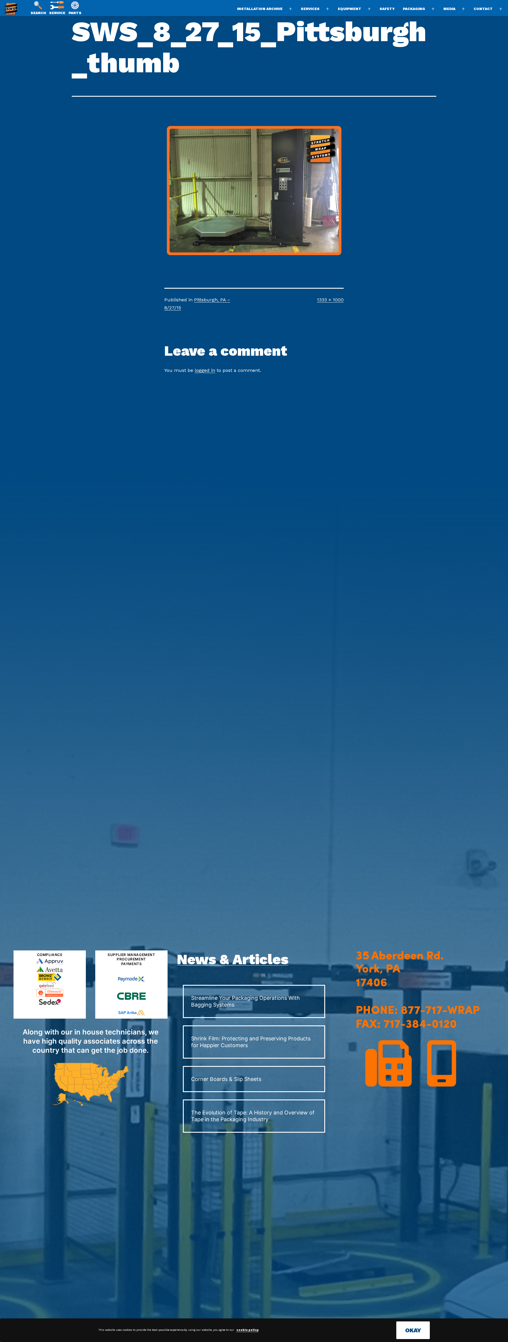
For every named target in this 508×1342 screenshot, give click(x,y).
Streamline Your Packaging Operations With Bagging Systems (245, 1001)
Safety (387, 9)
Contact (483, 9)
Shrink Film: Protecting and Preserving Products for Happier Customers (250, 1041)
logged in (205, 370)
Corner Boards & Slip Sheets (226, 1079)
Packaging (414, 9)
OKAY (413, 1330)
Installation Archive (260, 9)
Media (449, 9)
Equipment (349, 9)
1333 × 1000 (330, 300)
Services (310, 9)
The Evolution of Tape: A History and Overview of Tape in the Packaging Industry (253, 1115)
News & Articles (232, 959)
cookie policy (247, 1329)
